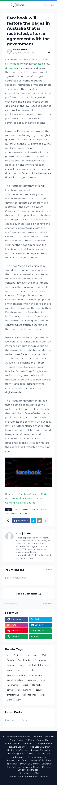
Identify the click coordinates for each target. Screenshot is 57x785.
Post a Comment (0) (28, 593)
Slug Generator (44, 743)
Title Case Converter (40, 747)
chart (20, 670)
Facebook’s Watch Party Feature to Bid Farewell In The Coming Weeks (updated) (26, 498)
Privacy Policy (16, 740)
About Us (49, 736)
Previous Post (11, 603)
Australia (24, 510)
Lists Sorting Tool (15, 753)
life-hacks (36, 685)
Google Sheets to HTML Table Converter (28, 776)
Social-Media (11, 513)
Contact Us (42, 740)
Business (18, 655)
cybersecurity (35, 675)
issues (25, 685)
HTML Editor (28, 743)
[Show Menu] (4, 5)
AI (8, 655)
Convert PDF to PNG (40, 760)
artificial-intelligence (38, 665)
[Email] (39, 520)
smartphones (29, 695)
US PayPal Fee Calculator (38, 753)
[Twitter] (33, 520)
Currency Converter (37, 757)
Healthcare (32, 655)
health (43, 680)
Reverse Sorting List (41, 750)
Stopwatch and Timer (17, 760)
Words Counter (12, 743)
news (43, 510)
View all (46, 570)
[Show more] (45, 520)
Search (10, 660)
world (18, 700)
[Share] (47, 51)
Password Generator (17, 747)
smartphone (13, 695)
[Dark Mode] (46, 5)
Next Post (48, 603)
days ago (10, 68)
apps (15, 510)
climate (30, 670)
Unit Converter (18, 757)
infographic (12, 685)
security (39, 690)
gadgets (31, 680)
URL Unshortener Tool (28, 773)
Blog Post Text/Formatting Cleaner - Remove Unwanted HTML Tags (29, 768)
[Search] (52, 5)
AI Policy (30, 740)
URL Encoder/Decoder (17, 750)
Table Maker (11, 764)
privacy (10, 690)
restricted (37, 63)
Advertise (37, 736)
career (10, 670)
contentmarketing (16, 675)
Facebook (34, 510)
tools (43, 695)
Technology (23, 513)
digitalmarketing (15, 680)
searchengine (24, 690)
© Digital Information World (16, 736)
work (9, 700)
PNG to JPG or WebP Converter (35, 764)
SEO (44, 655)
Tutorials (11, 665)
